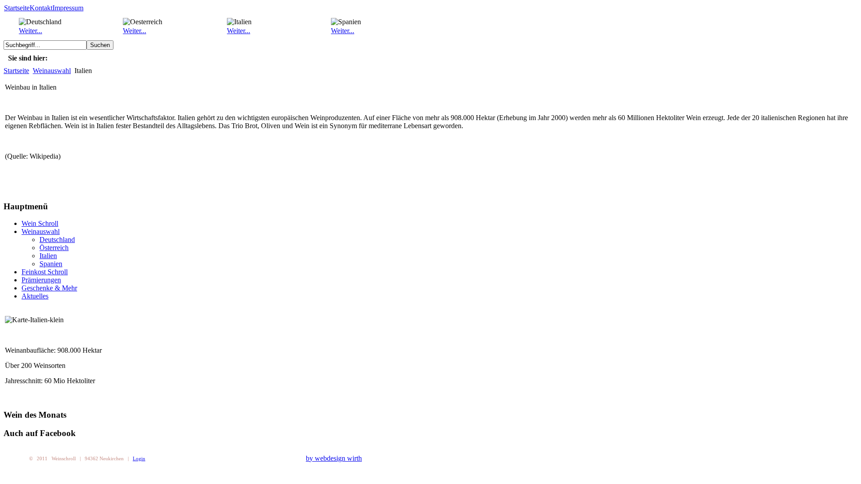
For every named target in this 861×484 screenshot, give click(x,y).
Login (139, 458)
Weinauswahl (52, 70)
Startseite (17, 8)
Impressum (67, 8)
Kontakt (41, 8)
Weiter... (30, 31)
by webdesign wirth (334, 458)
